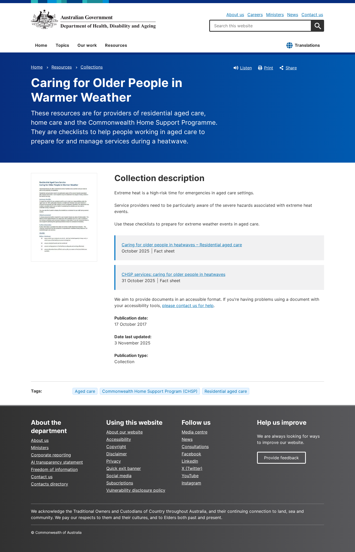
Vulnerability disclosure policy (135, 490)
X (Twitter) (192, 468)
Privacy (113, 461)
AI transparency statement (57, 462)
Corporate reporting (51, 454)
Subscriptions (119, 483)
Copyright (116, 446)
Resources (116, 45)
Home (41, 45)
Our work (87, 45)
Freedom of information (54, 469)
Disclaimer (116, 453)
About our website (124, 432)
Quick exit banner (123, 468)
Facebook (191, 453)
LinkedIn (190, 461)
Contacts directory (49, 484)
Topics (62, 45)
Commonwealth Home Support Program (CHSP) (150, 391)
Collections (92, 67)
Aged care (85, 391)
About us (235, 14)
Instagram (191, 483)
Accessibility (118, 439)
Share (291, 67)
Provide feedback (281, 457)
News (292, 14)
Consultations (195, 446)
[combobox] (260, 26)
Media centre (194, 432)
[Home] (93, 19)
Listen (246, 67)
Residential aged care (226, 391)
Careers (255, 14)
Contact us (312, 14)
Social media (119, 475)
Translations (307, 45)
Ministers (275, 14)
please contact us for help (188, 305)
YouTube (190, 475)
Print (268, 67)
